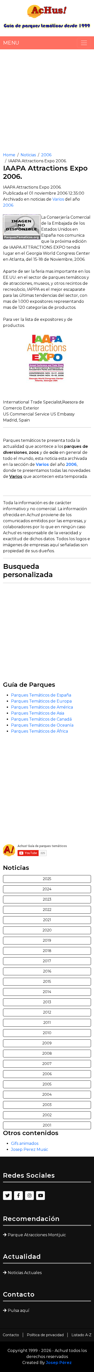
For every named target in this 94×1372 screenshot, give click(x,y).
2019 (47, 940)
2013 (47, 1002)
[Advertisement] (47, 99)
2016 (47, 971)
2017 (47, 961)
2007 (47, 1063)
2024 (47, 889)
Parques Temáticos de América (42, 707)
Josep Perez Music (29, 1149)
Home (9, 155)
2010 (47, 1033)
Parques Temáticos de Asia (37, 713)
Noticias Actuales (25, 1272)
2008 (47, 1053)
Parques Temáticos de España (41, 695)
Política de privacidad (45, 1335)
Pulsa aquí (18, 1310)
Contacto (11, 1335)
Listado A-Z (81, 1335)
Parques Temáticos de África (39, 731)
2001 (47, 1125)
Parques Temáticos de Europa (41, 701)
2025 (47, 879)
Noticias (28, 155)
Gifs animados (24, 1143)
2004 (47, 1094)
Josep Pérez (59, 1362)
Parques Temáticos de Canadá (41, 719)
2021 (47, 920)
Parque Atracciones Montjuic (37, 1234)
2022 (47, 909)
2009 (47, 1043)
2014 (47, 992)
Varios (58, 199)
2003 (47, 1105)
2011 (47, 1022)
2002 (47, 1115)
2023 (47, 899)
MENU (11, 43)
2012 (47, 1012)
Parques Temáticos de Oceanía (42, 725)
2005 (47, 1084)
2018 (47, 950)
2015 (47, 981)
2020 (47, 930)
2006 (46, 155)
